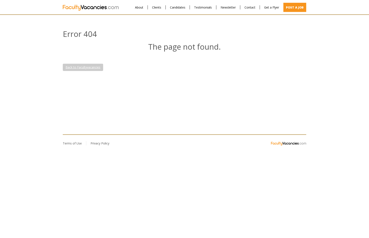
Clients (156, 7)
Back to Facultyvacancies (83, 67)
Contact (250, 7)
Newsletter (228, 7)
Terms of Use (72, 143)
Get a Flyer (271, 7)
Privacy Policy (100, 143)
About (139, 7)
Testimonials (203, 7)
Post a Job (295, 7)
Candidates (177, 7)
